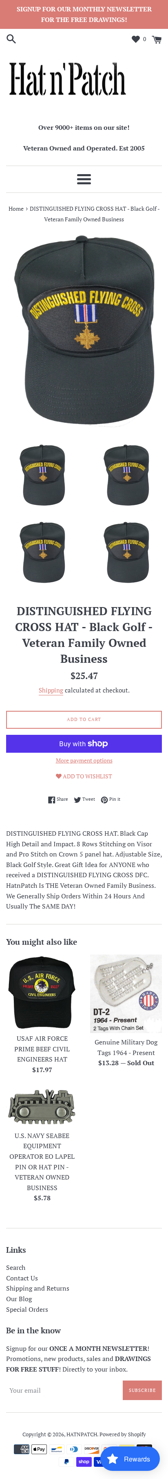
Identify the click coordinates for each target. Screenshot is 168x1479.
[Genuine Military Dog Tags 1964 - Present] (126, 994)
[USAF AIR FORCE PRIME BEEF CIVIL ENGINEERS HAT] (42, 992)
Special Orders (27, 1309)
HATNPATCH (81, 1434)
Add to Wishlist (87, 776)
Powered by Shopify (122, 1434)
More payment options (84, 760)
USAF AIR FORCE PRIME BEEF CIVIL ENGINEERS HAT (42, 1049)
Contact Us (22, 1278)
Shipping (51, 690)
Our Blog (19, 1298)
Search (15, 1267)
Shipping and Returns (37, 1288)
